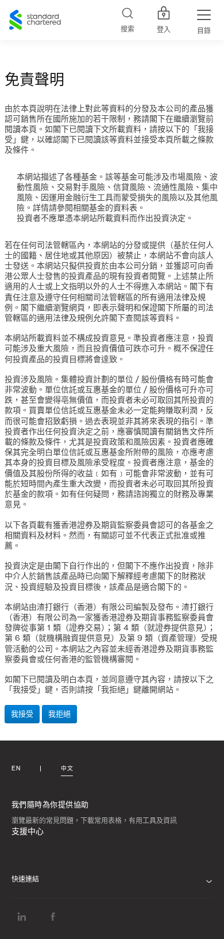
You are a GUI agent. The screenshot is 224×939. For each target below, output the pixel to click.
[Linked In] (21, 916)
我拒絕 (59, 714)
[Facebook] (53, 916)
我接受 (22, 714)
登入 (164, 29)
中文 (67, 769)
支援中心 (27, 832)
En (15, 769)
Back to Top (209, 926)
